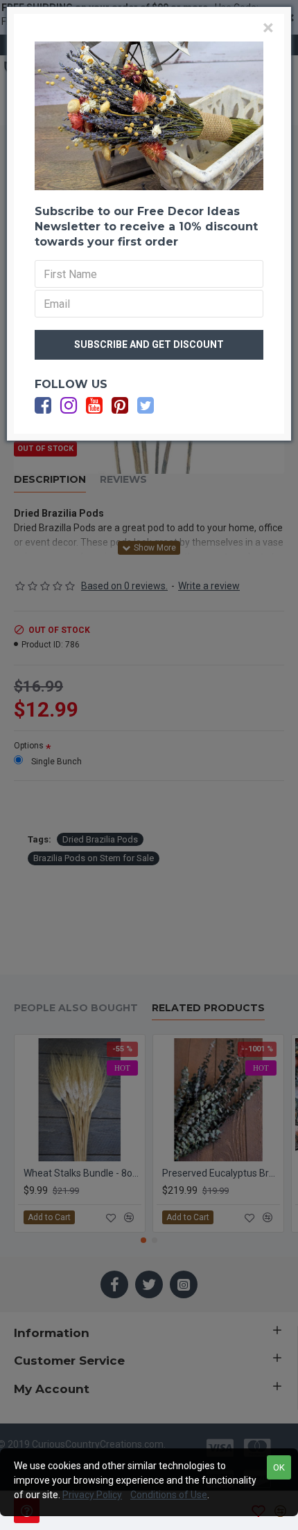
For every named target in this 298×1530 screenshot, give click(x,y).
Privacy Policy (92, 1494)
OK (279, 1467)
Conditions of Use (168, 1494)
